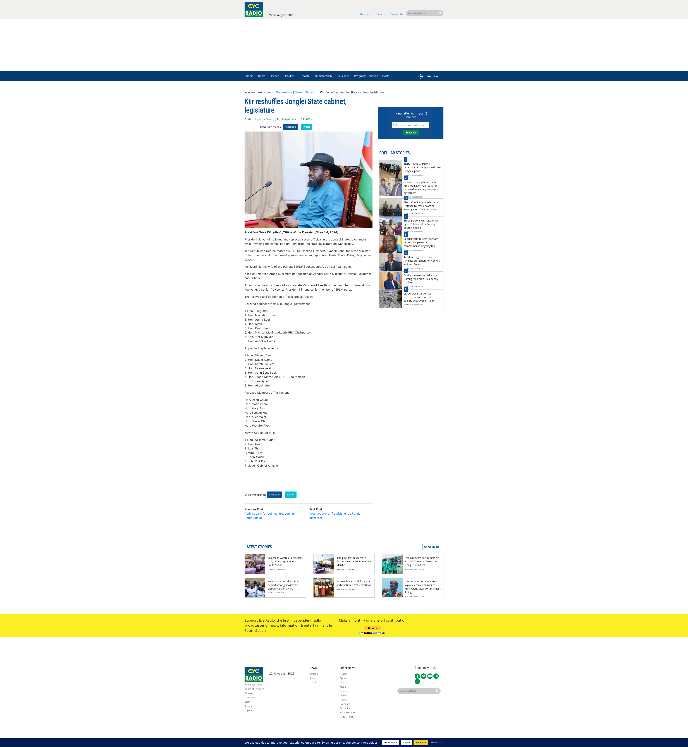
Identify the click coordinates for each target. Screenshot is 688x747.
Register (249, 706)
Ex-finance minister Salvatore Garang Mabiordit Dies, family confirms (421, 279)
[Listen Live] (420, 77)
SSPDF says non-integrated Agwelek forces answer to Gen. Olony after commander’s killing (423, 587)
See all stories (431, 547)
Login (247, 701)
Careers (380, 14)
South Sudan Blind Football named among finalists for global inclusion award (283, 585)
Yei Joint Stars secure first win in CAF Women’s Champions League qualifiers (422, 561)
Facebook (290, 126)
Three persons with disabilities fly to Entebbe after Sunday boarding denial (421, 224)
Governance (284, 92)
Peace (275, 76)
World (312, 682)
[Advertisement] (344, 46)
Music (343, 686)
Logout (248, 710)
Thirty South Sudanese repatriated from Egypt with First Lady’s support (422, 167)
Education (345, 708)
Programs (360, 76)
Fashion (344, 691)
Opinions (345, 682)
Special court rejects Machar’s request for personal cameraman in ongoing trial (421, 242)
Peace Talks (346, 716)
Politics (290, 76)
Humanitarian (323, 76)
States (309, 92)
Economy (345, 703)
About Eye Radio (253, 684)
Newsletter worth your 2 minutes (411, 115)
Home (250, 76)
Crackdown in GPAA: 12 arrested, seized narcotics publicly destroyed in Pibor (419, 297)
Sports (385, 76)
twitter (306, 126)
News (261, 76)
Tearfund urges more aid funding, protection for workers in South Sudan (422, 260)
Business (344, 76)
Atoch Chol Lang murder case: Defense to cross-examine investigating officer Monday (421, 206)
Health (305, 76)
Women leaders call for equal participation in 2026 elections (353, 583)
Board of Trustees (254, 688)
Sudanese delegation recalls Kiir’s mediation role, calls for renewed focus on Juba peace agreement (421, 187)
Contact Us (397, 14)
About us (365, 14)
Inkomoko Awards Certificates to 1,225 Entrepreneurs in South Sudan (285, 561)
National (314, 673)
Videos (373, 76)
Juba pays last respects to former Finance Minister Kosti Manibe (353, 561)
